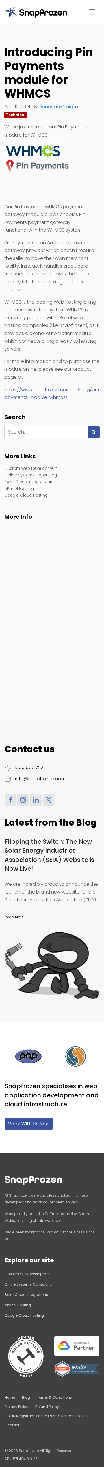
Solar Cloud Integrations (28, 481)
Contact (12, 1425)
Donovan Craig (56, 106)
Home (10, 1397)
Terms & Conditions (54, 1397)
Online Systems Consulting (30, 475)
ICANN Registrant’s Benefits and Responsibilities (46, 1415)
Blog (26, 1397)
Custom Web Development (31, 468)
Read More (14, 917)
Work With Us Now (28, 1123)
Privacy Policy (16, 1406)
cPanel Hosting (19, 488)
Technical (15, 114)
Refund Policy (47, 1406)
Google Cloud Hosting (26, 495)
